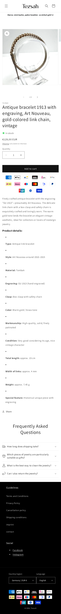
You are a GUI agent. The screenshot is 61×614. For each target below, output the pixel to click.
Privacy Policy (13, 503)
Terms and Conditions (17, 496)
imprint (10, 524)
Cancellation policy (16, 510)
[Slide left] (23, 97)
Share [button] (9, 411)
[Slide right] (37, 97)
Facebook (18, 550)
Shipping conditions (16, 517)
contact (10, 531)
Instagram (18, 554)
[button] (6, 6)
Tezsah (33, 608)
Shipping (5, 144)
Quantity (6, 149)
